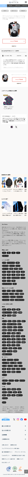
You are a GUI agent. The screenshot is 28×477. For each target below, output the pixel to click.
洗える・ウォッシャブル (7, 312)
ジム (9, 277)
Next (25, 183)
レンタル (4, 345)
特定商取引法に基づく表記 (18, 455)
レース (20, 365)
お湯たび (22, 407)
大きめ (15, 330)
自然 (4, 371)
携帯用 (13, 336)
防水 (14, 309)
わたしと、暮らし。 (6, 408)
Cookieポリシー (6, 455)
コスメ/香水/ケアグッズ (19, 299)
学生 (13, 395)
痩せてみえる (9, 327)
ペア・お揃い (9, 351)
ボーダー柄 (20, 362)
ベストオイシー (15, 408)
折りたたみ (18, 336)
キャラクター (4, 398)
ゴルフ (4, 280)
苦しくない (4, 321)
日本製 (8, 342)
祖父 (15, 392)
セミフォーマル (5, 265)
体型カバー (18, 342)
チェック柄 (4, 365)
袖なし (23, 339)
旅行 (13, 271)
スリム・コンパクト (6, 336)
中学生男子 (14, 389)
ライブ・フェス (5, 268)
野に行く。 (5, 410)
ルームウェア (12, 296)
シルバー (4, 383)
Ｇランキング (5, 407)
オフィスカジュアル (11, 262)
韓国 (13, 342)
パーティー (18, 265)
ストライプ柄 (10, 365)
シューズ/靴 (11, 293)
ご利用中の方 (5, 439)
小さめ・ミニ (20, 330)
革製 (4, 368)
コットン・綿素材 (5, 362)
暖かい (23, 321)
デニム (4, 359)
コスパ (4, 351)
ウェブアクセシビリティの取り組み (10, 448)
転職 (18, 262)
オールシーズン (5, 255)
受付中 (5, 10)
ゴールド (8, 383)
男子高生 (8, 389)
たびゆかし (21, 410)
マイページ (24, 5)
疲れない (19, 321)
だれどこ (11, 407)
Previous (3, 183)
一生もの (10, 348)
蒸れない (14, 321)
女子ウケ (18, 345)
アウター (8, 290)
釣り (15, 283)
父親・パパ (10, 392)
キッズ (10, 5)
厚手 (23, 336)
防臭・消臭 (15, 312)
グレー (16, 380)
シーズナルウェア (5, 299)
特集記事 (23, 10)
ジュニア (4, 389)
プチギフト (4, 392)
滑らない (9, 321)
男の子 (4, 395)
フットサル (23, 277)
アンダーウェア (5, 293)
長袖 (13, 339)
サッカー (8, 280)
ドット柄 (16, 365)
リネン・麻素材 (13, 362)
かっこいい (18, 371)
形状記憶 (14, 315)
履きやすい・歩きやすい (11, 324)
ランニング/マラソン (16, 277)
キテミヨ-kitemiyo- (6, 116)
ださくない (20, 327)
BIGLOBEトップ (6, 462)
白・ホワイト (4, 380)
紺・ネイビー (22, 380)
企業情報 (4, 435)
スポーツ (4, 277)
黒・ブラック (11, 380)
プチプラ (19, 348)
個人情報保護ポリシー (7, 452)
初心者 (19, 389)
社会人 (8, 395)
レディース (17, 5)
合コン (8, 271)
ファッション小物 (5, 296)
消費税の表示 (13, 445)
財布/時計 (22, 293)
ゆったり (8, 333)
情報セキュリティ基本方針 (8, 459)
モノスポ (22, 408)
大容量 (13, 333)
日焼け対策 (10, 330)
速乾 (18, 309)
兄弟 (20, 392)
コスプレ (4, 402)
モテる (13, 345)
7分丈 (4, 342)
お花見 (11, 268)
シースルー (16, 359)
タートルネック (10, 359)
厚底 (9, 345)
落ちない (19, 324)
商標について (20, 459)
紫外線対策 (4, 330)
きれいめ (8, 371)
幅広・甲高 (18, 339)
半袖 (9, 339)
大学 (23, 271)
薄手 (4, 339)
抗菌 (4, 315)
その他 (12, 299)
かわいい (13, 368)
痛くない (15, 327)
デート (4, 271)
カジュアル (23, 368)
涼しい (4, 324)
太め (4, 333)
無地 (9, 368)
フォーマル (4, 374)
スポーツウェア (20, 296)
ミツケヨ (16, 410)
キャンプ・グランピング (7, 283)
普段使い (13, 371)
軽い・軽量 (18, 333)
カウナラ (11, 410)
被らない (4, 327)
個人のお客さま (6, 426)
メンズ (3, 5)
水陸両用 (20, 312)
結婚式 (18, 274)
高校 (18, 271)
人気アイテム (14, 10)
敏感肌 (23, 342)
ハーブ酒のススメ (9, 412)
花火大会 (20, 268)
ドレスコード (12, 265)
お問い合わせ (5, 445)
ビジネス (4, 262)
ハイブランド (4, 348)
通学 (9, 274)
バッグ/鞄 (17, 293)
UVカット (4, 309)
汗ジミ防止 (9, 315)
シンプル (18, 368)
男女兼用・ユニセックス (7, 354)
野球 (13, 280)
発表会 (4, 274)
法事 (23, 274)
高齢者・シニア (19, 395)
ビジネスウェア (19, 290)
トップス (4, 290)
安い (15, 348)
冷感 (9, 309)
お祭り (16, 268)
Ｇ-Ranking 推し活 (18, 412)
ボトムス (13, 290)
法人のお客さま (6, 430)
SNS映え (15, 351)
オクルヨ (17, 407)
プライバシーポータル (20, 452)
